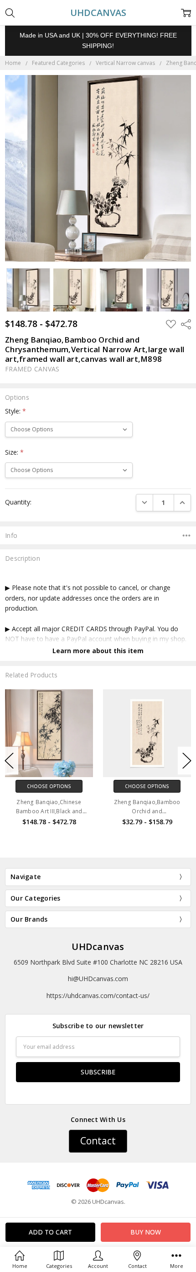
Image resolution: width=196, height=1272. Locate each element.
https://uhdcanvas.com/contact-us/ (98, 995)
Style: (15, 411)
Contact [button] (98, 1140)
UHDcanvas (98, 946)
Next (187, 760)
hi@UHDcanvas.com (98, 978)
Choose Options (49, 786)
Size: (14, 452)
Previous (9, 760)
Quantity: (18, 502)
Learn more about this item (98, 650)
